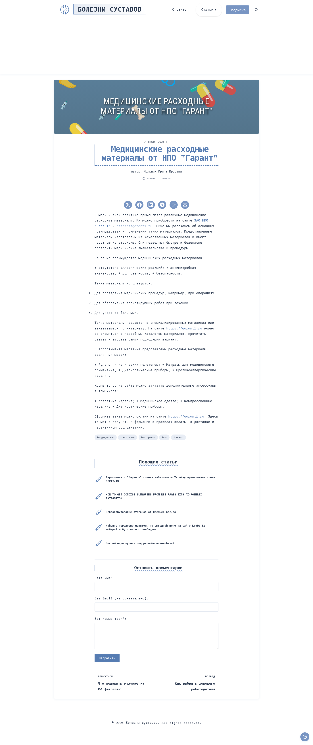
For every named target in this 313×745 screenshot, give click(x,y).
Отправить (107, 658)
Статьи (207, 9)
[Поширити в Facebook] (139, 205)
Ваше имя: (103, 578)
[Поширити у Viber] (174, 205)
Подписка (238, 9)
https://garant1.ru (134, 226)
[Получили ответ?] (304, 736)
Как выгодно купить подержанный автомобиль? (140, 543)
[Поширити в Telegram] (162, 205)
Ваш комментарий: (110, 618)
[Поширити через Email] (185, 205)
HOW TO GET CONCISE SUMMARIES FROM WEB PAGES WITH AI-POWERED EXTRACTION (154, 496)
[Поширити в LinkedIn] (151, 205)
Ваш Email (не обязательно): (121, 598)
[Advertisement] (156, 46)
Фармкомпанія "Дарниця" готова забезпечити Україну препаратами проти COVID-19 (160, 479)
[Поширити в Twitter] (128, 205)
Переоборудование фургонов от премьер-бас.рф (141, 512)
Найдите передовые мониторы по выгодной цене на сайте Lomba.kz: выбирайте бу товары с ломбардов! (156, 527)
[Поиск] (256, 10)
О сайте (179, 9)
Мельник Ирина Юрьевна (163, 171)
